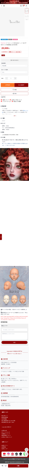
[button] (6, 78)
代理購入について (6, 433)
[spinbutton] (10, 78)
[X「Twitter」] (20, 454)
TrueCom (3, 43)
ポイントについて (6, 432)
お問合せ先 (4, 430)
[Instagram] (8, 454)
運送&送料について (6, 435)
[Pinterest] (12, 454)
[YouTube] (4, 454)
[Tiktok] (16, 454)
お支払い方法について (7, 437)
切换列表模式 (15, 60)
